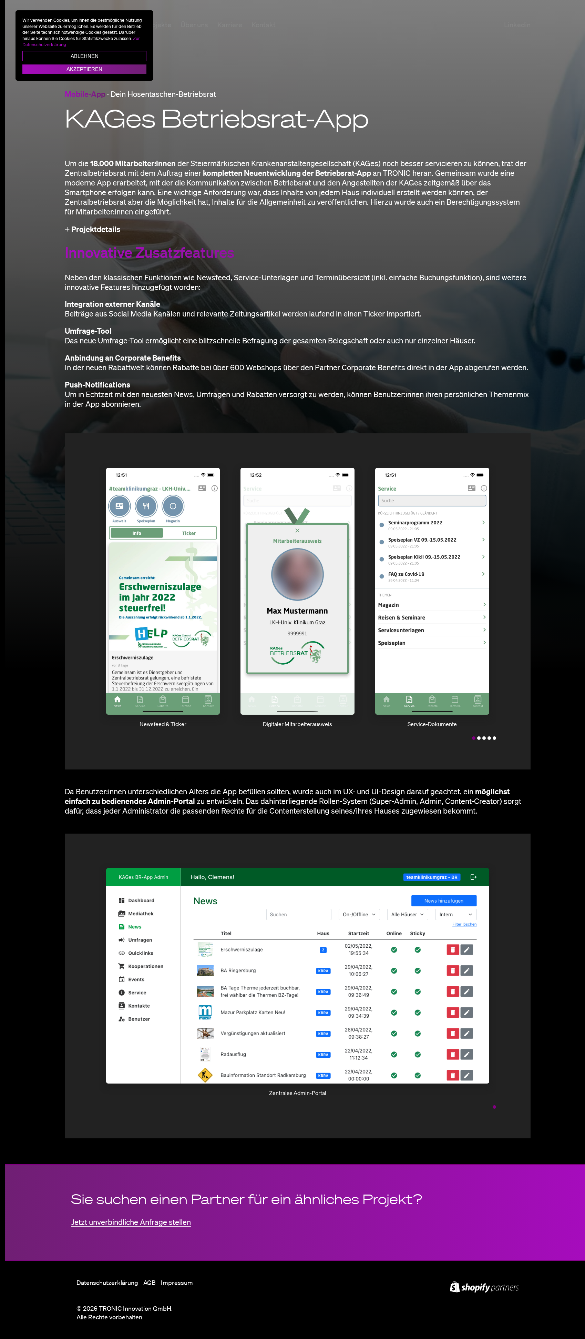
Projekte (158, 25)
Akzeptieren (84, 69)
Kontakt (264, 25)
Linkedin (517, 25)
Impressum (177, 1282)
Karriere (229, 25)
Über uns (194, 25)
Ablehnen (85, 56)
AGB (149, 1282)
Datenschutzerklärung (107, 1282)
